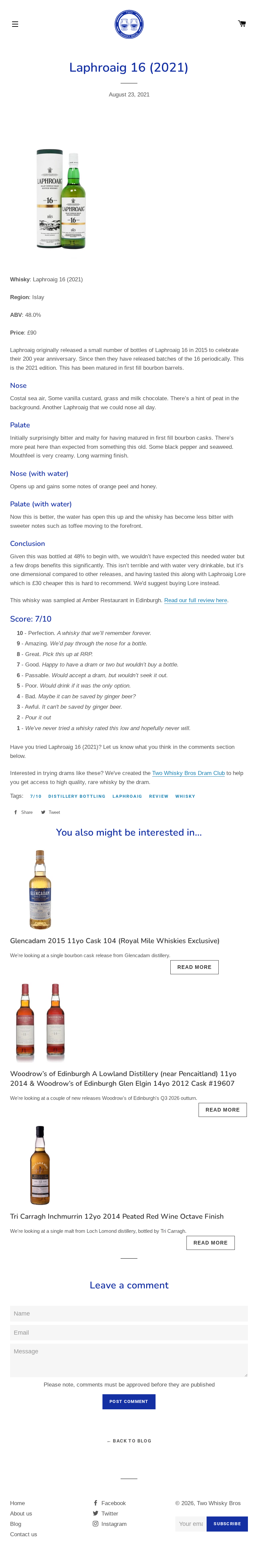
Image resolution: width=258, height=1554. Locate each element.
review (159, 796)
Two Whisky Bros (219, 1503)
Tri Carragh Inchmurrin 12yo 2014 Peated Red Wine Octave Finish (117, 1216)
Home (17, 1503)
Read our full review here (195, 600)
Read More (194, 967)
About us (21, 1513)
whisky (185, 796)
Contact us (23, 1534)
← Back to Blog (129, 1440)
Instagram (113, 1524)
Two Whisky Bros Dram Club (188, 773)
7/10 (36, 796)
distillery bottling (77, 796)
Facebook (113, 1503)
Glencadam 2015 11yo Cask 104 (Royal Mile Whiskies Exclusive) (115, 940)
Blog (15, 1524)
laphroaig (128, 796)
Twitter (109, 1513)
